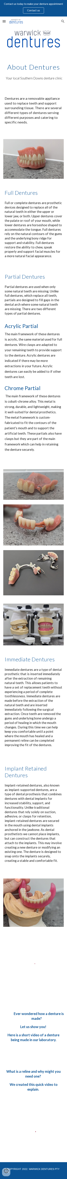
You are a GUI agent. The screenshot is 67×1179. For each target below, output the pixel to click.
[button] (4, 21)
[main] (33, 67)
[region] (33, 8)
